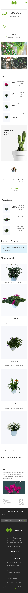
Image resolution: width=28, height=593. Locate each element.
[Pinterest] (19, 546)
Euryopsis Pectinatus (14, 207)
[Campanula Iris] (6, 230)
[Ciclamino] (14, 487)
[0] (25, 3)
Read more (26, 266)
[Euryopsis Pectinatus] (6, 208)
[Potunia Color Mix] (6, 85)
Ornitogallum (14, 403)
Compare (26, 273)
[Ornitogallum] (14, 385)
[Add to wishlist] (26, 271)
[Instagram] (16, 546)
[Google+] (14, 546)
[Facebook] (8, 546)
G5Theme (16, 588)
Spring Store (13, 587)
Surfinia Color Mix (13, 218)
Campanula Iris (14, 361)
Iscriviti (21, 520)
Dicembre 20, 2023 (8, 465)
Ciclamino (7, 469)
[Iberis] (14, 427)
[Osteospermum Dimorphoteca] (6, 96)
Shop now (6, 62)
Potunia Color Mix (14, 84)
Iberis (14, 446)
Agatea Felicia (13, 104)
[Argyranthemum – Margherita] (6, 117)
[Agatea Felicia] (6, 106)
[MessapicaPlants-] (14, 3)
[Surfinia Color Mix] (6, 219)
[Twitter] (10, 546)
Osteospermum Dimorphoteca (15, 94)
